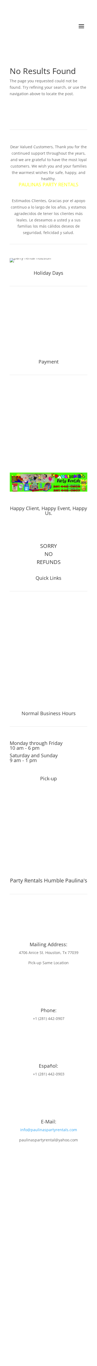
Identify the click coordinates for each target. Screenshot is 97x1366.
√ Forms (19, 668)
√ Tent (17, 615)
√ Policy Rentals (27, 660)
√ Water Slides (26, 607)
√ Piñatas (20, 637)
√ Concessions (26, 630)
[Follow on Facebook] (41, 530)
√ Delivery (21, 675)
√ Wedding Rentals (31, 698)
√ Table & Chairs (28, 622)
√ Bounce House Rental (36, 683)
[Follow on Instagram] (52, 530)
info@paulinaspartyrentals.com (48, 1129)
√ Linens (19, 645)
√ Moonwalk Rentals (32, 690)
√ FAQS (18, 652)
